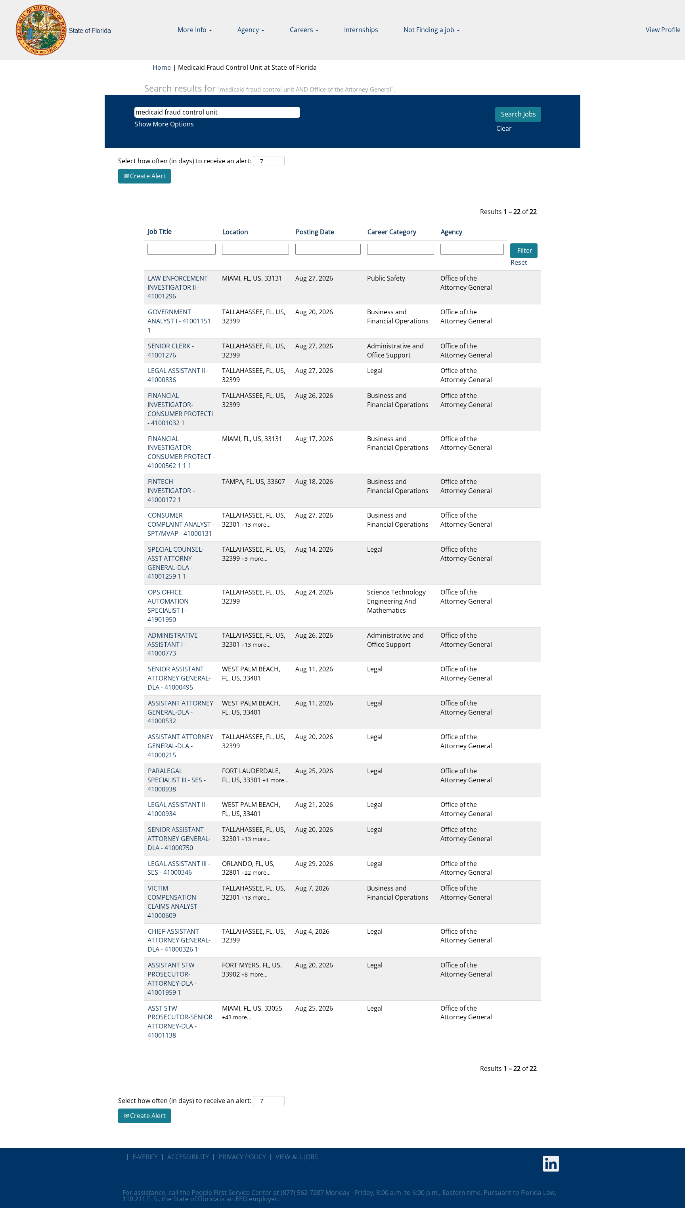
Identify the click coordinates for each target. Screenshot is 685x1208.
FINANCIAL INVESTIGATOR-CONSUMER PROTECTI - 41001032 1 (180, 409)
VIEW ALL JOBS (297, 1157)
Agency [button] (248, 29)
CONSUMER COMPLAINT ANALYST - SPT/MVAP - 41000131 (180, 524)
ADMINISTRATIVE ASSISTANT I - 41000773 (172, 644)
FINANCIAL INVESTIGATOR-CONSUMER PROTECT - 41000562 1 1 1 (181, 452)
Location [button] (235, 231)
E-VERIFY (145, 1157)
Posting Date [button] (315, 231)
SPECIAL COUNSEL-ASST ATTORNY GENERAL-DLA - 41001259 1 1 (175, 563)
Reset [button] (519, 262)
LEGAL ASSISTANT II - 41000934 (178, 809)
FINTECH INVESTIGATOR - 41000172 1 (171, 490)
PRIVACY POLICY (242, 1157)
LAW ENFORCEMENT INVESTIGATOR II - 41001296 (177, 287)
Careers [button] (302, 29)
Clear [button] (504, 128)
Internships (361, 29)
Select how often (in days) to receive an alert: (184, 161)
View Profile (663, 29)
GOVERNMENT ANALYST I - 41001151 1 (179, 321)
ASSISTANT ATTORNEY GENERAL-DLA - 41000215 (180, 745)
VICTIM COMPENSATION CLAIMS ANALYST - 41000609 (174, 902)
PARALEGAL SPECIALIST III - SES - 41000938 (176, 779)
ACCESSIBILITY (188, 1157)
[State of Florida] (57, 30)
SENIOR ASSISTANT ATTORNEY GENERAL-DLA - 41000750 (178, 838)
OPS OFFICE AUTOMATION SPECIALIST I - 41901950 (168, 606)
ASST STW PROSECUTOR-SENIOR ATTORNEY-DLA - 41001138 (179, 1022)
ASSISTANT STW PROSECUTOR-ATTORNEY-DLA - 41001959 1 (172, 979)
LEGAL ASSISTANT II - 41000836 (178, 375)
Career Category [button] (391, 231)
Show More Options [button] (164, 124)
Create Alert (147, 176)
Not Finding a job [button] (430, 29)
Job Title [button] (160, 231)
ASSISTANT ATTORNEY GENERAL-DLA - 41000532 (180, 712)
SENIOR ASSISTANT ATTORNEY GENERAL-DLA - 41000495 (178, 678)
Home (162, 67)
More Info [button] (193, 29)
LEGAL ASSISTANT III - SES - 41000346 (178, 868)
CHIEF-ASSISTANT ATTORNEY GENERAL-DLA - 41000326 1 (178, 940)
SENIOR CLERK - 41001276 (170, 350)
